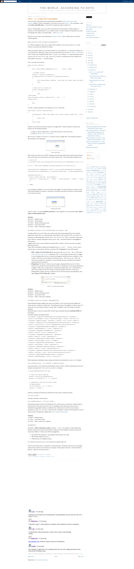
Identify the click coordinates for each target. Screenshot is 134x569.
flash (95, 181)
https (104, 184)
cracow (87, 172)
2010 (89, 109)
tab (101, 205)
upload (96, 209)
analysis (104, 167)
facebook (100, 179)
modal (99, 190)
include (92, 187)
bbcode (91, 168)
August (92, 91)
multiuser (93, 192)
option (105, 194)
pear (87, 197)
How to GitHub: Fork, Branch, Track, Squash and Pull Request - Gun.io (95, 139)
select (105, 202)
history (92, 184)
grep (96, 183)
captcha (99, 168)
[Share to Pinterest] (35, 455)
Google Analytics (57, 36)
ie (105, 184)
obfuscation (96, 194)
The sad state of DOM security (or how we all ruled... (97, 85)
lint (98, 189)
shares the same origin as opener (40, 254)
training (94, 207)
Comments (91, 158)
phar (90, 197)
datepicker (92, 174)
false (105, 179)
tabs (103, 205)
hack (99, 183)
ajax (101, 167)
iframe (87, 187)
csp (105, 172)
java (96, 187)
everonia (95, 179)
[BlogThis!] (30, 455)
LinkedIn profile (90, 33)
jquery (87, 189)
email (95, 177)
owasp (97, 196)
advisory (35, 456)
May (91, 99)
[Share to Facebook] (34, 455)
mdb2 (96, 190)
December (92, 65)
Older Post (80, 556)
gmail (87, 183)
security (48, 456)
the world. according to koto (67, 7)
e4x (91, 177)
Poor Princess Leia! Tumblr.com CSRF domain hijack (97, 77)
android (87, 168)
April (91, 101)
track (91, 207)
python (91, 199)
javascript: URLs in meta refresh (44, 133)
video (104, 209)
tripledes (101, 207)
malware (92, 190)
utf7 (102, 209)
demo (104, 174)
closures (104, 170)
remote (88, 202)
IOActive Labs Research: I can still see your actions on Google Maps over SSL (95, 143)
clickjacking (95, 170)
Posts (90, 155)
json (90, 189)
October (92, 70)
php (93, 198)
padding (101, 196)
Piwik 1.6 (67, 23)
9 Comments (47, 454)
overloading (93, 196)
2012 (89, 60)
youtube (92, 212)
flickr (97, 181)
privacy (104, 197)
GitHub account (90, 35)
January (92, 106)
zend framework (97, 212)
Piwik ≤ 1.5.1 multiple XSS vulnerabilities (42, 19)
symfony (98, 205)
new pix (103, 192)
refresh (101, 199)
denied (87, 175)
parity (105, 196)
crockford (95, 172)
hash (87, 184)
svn (94, 205)
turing (87, 209)
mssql (87, 192)
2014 (89, 55)
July (91, 94)
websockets (93, 210)
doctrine (88, 177)
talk (105, 205)
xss (53, 456)
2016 (89, 53)
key (97, 189)
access (90, 167)
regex (105, 199)
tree (98, 207)
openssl (101, 194)
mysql (98, 192)
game (104, 181)
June (91, 96)
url (99, 209)
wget (97, 210)
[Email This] (29, 455)
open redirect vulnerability (75, 52)
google (90, 183)
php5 (96, 198)
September (93, 89)
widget (100, 210)
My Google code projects (92, 37)
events (90, 179)
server (87, 203)
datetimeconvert (98, 174)
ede (93, 177)
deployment (92, 175)
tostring (87, 207)
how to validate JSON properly (60, 412)
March (91, 104)
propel (87, 199)
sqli (92, 205)
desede (99, 175)
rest (91, 202)
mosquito (104, 190)
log (102, 189)
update (92, 209)
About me (88, 25)
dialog (102, 175)
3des (87, 167)
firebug (88, 181)
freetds (99, 181)
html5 (98, 185)
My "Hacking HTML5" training (94, 27)
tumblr (105, 207)
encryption (99, 177)
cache (95, 168)
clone (101, 170)
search (94, 202)
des (96, 175)
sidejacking (96, 203)
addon (93, 167)
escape (104, 177)
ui (89, 209)
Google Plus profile (91, 31)
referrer (98, 199)
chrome (104, 168)
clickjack (88, 170)
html (96, 184)
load (100, 189)
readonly (95, 199)
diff (105, 175)
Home (55, 556)
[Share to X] (32, 455)
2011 (89, 63)
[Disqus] (55, 484)
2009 (89, 112)
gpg (94, 183)
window (104, 210)
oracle (87, 196)
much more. (60, 32)
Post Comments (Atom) (41, 560)
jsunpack (94, 189)
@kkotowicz (89, 29)
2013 (89, 58)
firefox (91, 181)
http (102, 184)
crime (91, 172)
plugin (101, 197)
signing (101, 203)
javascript (42, 456)
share (91, 203)
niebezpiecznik (89, 194)
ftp (102, 181)
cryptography (100, 172)
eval (87, 179)
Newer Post (31, 556)
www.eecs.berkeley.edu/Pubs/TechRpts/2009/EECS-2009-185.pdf (96, 127)
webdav (88, 210)
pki (98, 197)
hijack (90, 184)
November (92, 67)
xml (87, 212)
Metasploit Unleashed (92, 147)
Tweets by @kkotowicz (92, 118)
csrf (87, 174)
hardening (103, 183)
